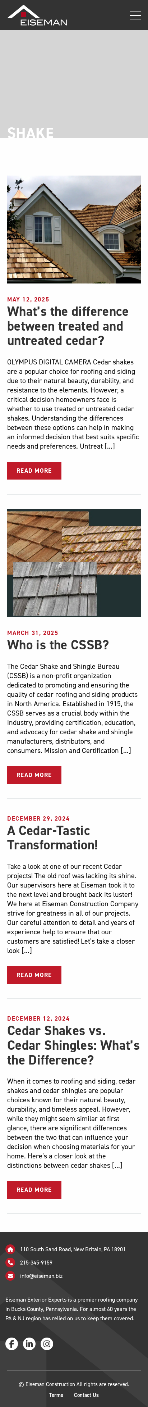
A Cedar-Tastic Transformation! (52, 838)
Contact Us (86, 1395)
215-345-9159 (35, 1262)
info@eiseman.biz (41, 1276)
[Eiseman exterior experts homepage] (33, 15)
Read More (34, 471)
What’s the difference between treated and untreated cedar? (68, 326)
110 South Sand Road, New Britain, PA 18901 (72, 1249)
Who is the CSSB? (58, 645)
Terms (56, 1395)
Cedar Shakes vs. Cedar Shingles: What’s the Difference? (73, 1045)
